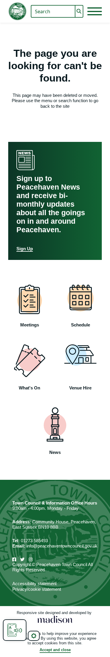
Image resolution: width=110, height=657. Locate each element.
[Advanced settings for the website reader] (34, 636)
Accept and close (55, 650)
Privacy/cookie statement (36, 589)
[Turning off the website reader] (14, 630)
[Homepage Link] (17, 11)
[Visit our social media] (14, 559)
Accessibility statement (34, 583)
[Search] (79, 11)
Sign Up (24, 248)
